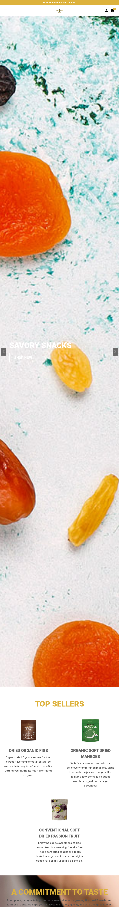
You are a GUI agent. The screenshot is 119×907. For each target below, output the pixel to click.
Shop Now (23, 358)
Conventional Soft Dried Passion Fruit (59, 833)
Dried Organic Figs (28, 750)
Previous (3, 352)
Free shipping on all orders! (59, 3)
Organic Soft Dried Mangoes (91, 753)
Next (115, 352)
